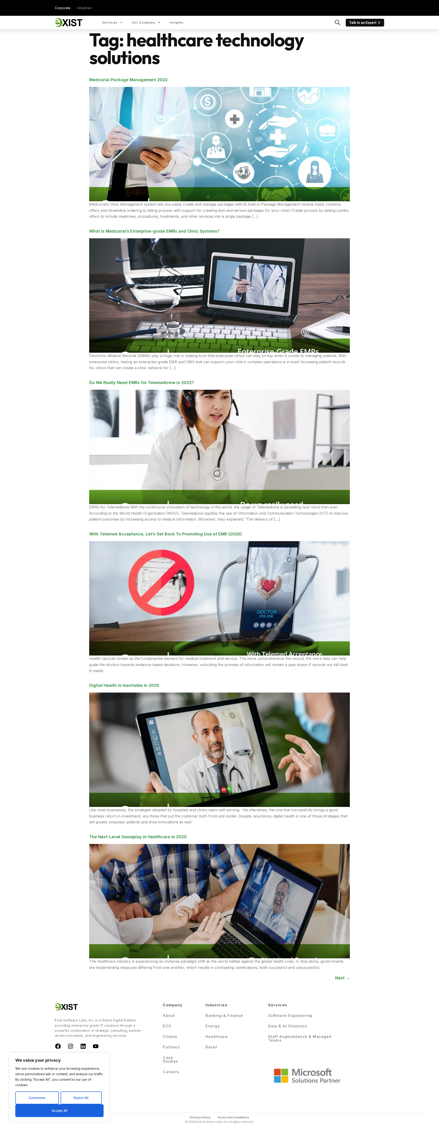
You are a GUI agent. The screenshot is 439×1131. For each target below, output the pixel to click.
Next (342, 977)
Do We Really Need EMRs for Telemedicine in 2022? (141, 382)
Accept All (59, 1110)
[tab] (62, 8)
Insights (176, 22)
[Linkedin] (83, 1046)
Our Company (143, 22)
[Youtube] (95, 1046)
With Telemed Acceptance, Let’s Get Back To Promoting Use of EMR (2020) (165, 534)
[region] (59, 1087)
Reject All (81, 1098)
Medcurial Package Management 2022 (128, 79)
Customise (37, 1098)
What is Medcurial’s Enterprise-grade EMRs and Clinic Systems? (154, 231)
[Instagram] (70, 1046)
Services (110, 22)
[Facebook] (58, 1046)
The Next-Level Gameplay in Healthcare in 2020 (138, 836)
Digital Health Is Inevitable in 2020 (124, 685)
